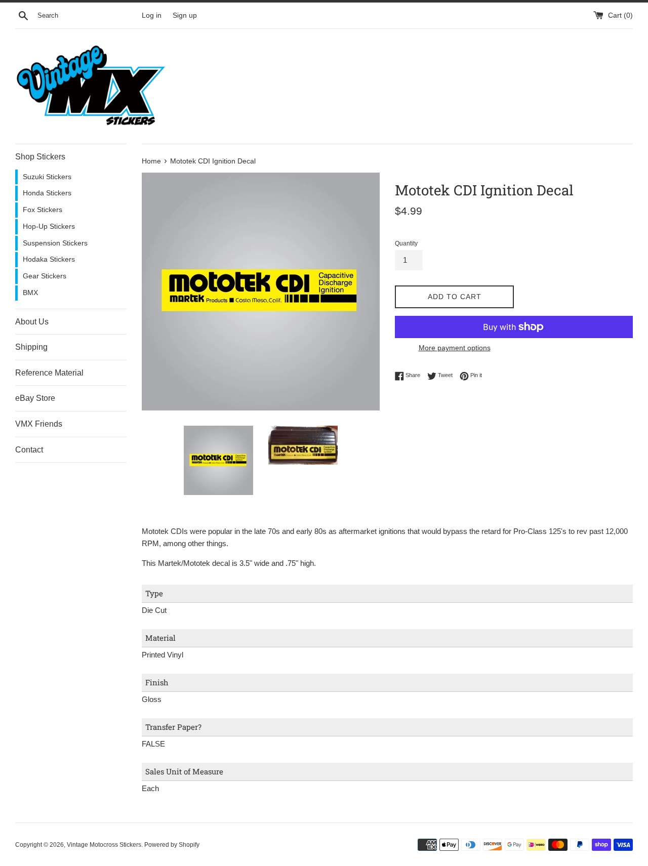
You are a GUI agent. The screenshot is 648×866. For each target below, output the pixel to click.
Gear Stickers (44, 276)
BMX (30, 293)
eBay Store (35, 398)
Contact (29, 449)
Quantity (406, 243)
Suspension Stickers (55, 243)
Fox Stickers (42, 210)
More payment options (455, 348)
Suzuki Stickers (47, 177)
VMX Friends (38, 424)
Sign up (185, 15)
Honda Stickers (47, 193)
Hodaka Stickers (49, 259)
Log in (151, 15)
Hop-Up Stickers (49, 226)
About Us (32, 321)
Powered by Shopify (171, 844)
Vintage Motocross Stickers (104, 844)
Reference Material (49, 372)
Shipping (31, 347)
